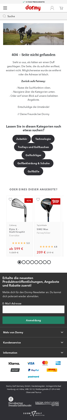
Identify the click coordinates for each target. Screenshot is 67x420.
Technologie (43, 138)
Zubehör (21, 138)
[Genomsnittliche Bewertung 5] (19, 243)
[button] (23, 261)
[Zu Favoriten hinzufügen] (10, 199)
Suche (11, 16)
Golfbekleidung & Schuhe (33, 163)
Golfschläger (33, 155)
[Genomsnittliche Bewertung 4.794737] (46, 246)
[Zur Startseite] (33, 8)
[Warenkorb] (61, 8)
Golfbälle (33, 171)
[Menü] (5, 8)
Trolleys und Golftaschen (33, 147)
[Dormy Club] (52, 8)
